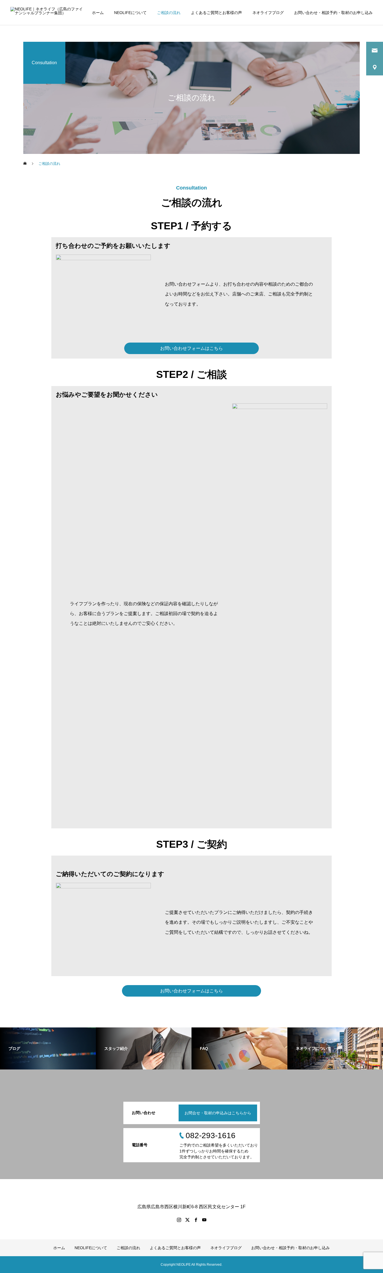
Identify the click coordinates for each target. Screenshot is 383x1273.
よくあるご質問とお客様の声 (216, 12)
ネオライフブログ (268, 12)
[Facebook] (196, 1220)
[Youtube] (204, 1220)
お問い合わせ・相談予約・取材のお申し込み (333, 12)
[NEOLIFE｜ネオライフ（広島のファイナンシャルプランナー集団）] (47, 12)
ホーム (98, 12)
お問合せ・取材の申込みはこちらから (217, 1113)
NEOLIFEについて (130, 12)
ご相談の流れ (169, 12)
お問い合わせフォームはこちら (191, 348)
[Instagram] (179, 1220)
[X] (187, 1220)
